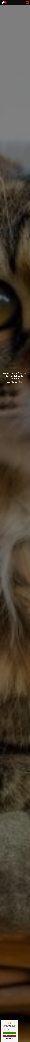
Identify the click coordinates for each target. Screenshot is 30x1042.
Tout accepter (9, 1033)
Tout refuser (9, 1035)
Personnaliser (9, 1038)
